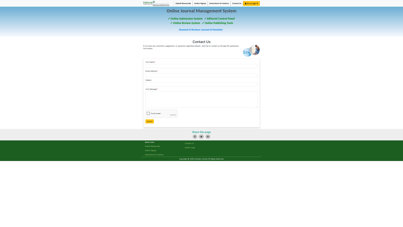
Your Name (150, 62)
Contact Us (236, 3)
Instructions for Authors (219, 3)
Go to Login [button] (251, 3)
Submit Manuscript (183, 3)
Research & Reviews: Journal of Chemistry (201, 30)
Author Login (190, 147)
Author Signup (200, 3)
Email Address (151, 71)
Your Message (151, 89)
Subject (148, 80)
